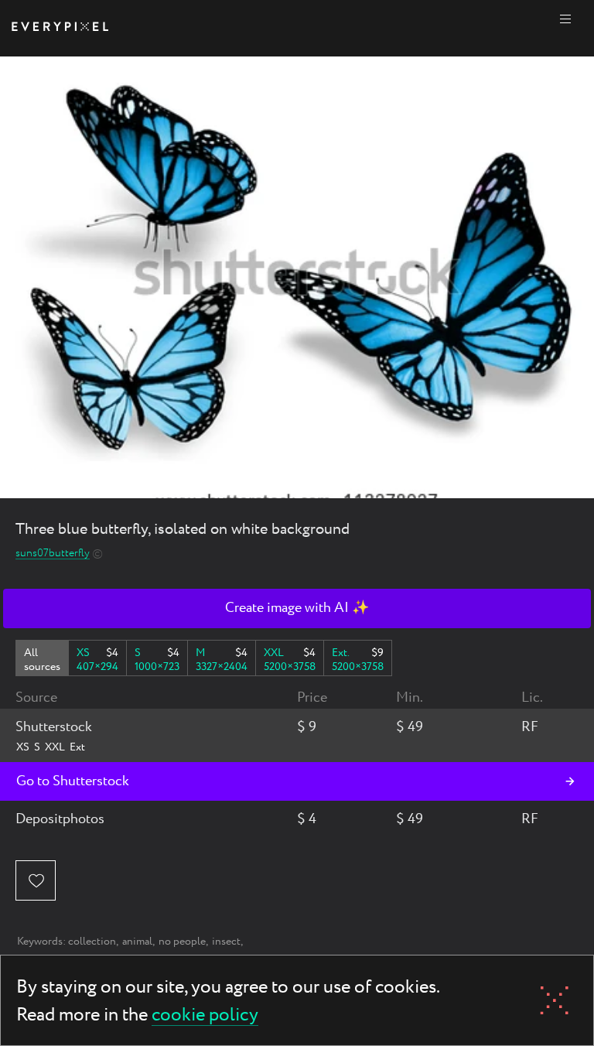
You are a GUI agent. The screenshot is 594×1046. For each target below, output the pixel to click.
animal (137, 942)
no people (182, 942)
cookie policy (205, 1016)
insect (226, 942)
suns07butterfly (52, 553)
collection (92, 942)
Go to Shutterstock (72, 781)
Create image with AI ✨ (297, 608)
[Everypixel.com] (60, 28)
